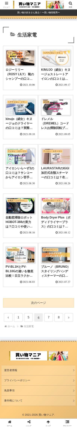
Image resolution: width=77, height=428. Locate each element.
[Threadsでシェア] (38, 406)
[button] (70, 406)
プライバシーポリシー (17, 380)
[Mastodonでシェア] (13, 406)
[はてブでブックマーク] (45, 406)
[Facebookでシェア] (32, 406)
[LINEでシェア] (51, 406)
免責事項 (9, 390)
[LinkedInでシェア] (64, 406)
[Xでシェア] (7, 406)
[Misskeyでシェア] (26, 406)
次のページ (38, 302)
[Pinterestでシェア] (57, 406)
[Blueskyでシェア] (19, 406)
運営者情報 (10, 370)
